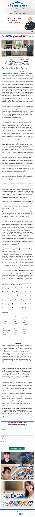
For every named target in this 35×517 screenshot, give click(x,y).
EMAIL (2, 436)
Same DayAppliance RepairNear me (27, 456)
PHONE (2, 431)
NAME (2, 427)
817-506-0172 (14, 20)
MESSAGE (3, 441)
